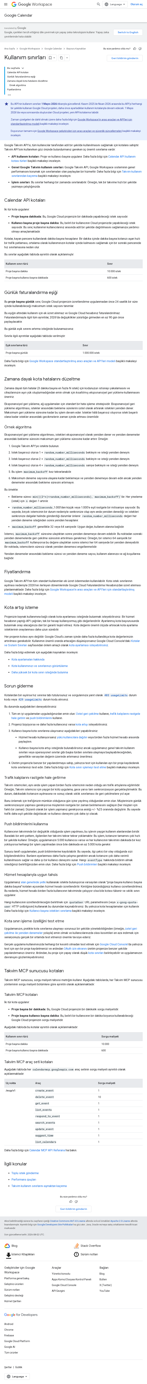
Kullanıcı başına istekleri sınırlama (50, 910)
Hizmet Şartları (12, 1301)
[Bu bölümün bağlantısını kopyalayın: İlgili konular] (30, 1164)
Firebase (9, 1335)
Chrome (8, 1329)
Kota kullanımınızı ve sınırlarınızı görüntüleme (39, 666)
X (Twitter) (105, 1285)
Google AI (9, 1346)
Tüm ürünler (11, 1352)
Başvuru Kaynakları (76, 48)
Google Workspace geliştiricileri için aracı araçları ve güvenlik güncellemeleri (79, 131)
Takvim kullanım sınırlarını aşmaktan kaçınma (39, 1186)
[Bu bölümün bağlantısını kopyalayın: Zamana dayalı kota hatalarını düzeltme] (83, 379)
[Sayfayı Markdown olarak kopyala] (61, 58)
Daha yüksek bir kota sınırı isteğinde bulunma (39, 672)
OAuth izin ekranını (75, 948)
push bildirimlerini (41, 718)
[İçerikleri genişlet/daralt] (23, 68)
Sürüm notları (12, 1289)
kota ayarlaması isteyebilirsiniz (88, 645)
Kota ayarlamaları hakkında (27, 659)
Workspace (42, 4)
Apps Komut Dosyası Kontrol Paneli (71, 1279)
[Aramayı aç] (98, 4)
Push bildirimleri (87, 864)
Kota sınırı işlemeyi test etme (87, 767)
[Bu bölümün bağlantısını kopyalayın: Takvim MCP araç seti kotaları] (56, 1062)
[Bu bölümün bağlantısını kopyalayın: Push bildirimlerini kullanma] (51, 824)
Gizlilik (18, 1367)
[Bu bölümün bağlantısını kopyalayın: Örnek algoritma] (35, 427)
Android (8, 1324)
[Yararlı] (134, 48)
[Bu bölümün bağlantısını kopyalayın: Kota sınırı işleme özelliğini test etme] (67, 921)
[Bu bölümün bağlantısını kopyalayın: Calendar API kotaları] (49, 200)
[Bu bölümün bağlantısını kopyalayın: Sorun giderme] (36, 686)
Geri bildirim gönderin (124, 58)
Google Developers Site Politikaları (55, 1224)
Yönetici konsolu (61, 1273)
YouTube (104, 1290)
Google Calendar (18, 15)
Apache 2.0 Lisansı (120, 1221)
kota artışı (82, 724)
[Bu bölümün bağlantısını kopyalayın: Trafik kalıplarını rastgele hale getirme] (69, 778)
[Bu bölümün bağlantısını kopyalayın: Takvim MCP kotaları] (41, 995)
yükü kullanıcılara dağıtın (72, 737)
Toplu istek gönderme (25, 1173)
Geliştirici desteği (13, 1295)
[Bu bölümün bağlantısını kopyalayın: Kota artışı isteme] (41, 608)
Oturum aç (137, 4)
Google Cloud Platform (17, 1341)
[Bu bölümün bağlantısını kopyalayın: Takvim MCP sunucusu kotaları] (67, 971)
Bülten (103, 1279)
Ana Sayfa (9, 48)
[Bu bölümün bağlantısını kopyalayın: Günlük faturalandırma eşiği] (61, 293)
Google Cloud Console (114, 944)
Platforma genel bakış (16, 1278)
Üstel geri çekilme (87, 713)
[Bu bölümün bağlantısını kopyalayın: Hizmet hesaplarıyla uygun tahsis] (61, 875)
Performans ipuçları (23, 1179)
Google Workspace (30, 48)
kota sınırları (96, 953)
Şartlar (8, 1367)
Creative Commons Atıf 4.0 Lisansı (67, 1221)
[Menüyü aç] (5, 4)
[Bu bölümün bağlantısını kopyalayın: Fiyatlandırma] (33, 572)
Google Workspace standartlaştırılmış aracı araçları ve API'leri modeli (72, 361)
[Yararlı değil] (140, 48)
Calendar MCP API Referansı (47, 1150)
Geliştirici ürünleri (13, 1284)
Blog (102, 1273)
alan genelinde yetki (33, 882)
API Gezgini (58, 1290)
